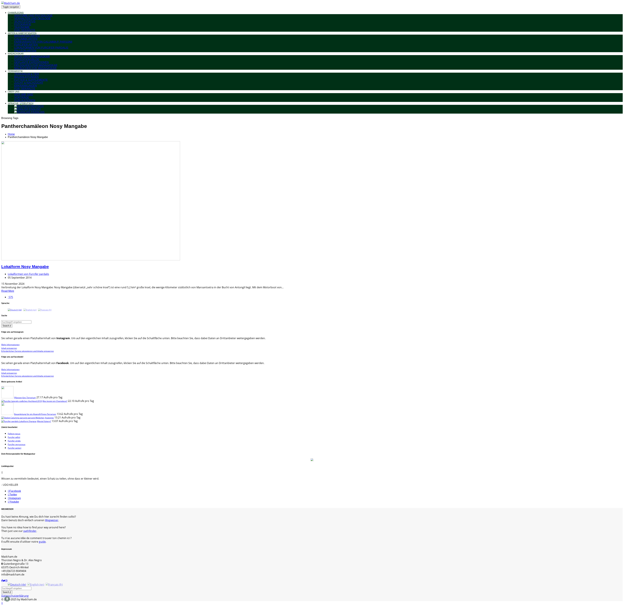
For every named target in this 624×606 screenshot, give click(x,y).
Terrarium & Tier (26, 74)
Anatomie (49, 417)
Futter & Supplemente (31, 79)
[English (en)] (30, 309)
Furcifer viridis (14, 440)
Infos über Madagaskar (32, 56)
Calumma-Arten (25, 39)
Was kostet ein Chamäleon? (54, 401)
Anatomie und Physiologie (33, 15)
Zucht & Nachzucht (28, 82)
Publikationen (24, 100)
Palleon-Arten (25, 50)
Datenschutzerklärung (15, 596)
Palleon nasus (14, 433)
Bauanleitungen (26, 77)
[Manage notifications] (7, 598)
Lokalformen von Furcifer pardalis (41, 47)
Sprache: (14, 103)
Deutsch (37, 106)
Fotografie (22, 24)
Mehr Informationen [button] (10, 344)
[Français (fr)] (45, 309)
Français (37, 112)
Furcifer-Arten (26, 44)
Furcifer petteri (14, 448)
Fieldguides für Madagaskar (35, 65)
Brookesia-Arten (27, 36)
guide (42, 541)
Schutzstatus (24, 21)
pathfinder (29, 531)
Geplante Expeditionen (31, 62)
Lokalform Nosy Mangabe (25, 266)
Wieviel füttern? (44, 421)
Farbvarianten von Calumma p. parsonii (43, 41)
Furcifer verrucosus (16, 444)
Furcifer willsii (14, 437)
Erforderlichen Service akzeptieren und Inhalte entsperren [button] (27, 351)
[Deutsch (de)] (15, 309)
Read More (7, 291)
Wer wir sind (23, 94)
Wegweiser (51, 520)
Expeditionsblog (26, 59)
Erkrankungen (25, 85)
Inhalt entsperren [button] (9, 348)
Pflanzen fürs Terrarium (25, 397)
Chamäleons (16, 12)
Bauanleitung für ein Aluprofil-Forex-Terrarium (35, 414)
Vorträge (21, 97)
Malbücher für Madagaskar (35, 68)
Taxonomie (22, 27)
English (34, 109)
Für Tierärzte (24, 30)
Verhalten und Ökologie (32, 18)
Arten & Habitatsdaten (22, 33)
